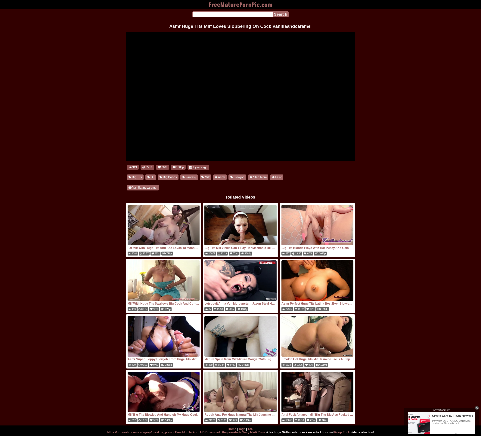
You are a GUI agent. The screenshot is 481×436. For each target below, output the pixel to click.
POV (278, 177)
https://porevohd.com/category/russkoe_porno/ (140, 432)
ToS (250, 429)
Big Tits (136, 177)
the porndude (231, 432)
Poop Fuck (342, 432)
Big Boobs (169, 177)
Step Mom (259, 177)
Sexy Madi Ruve (253, 432)
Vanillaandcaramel (144, 187)
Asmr (221, 177)
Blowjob (238, 177)
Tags (241, 429)
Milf (206, 177)
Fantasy (190, 177)
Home (232, 429)
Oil (152, 177)
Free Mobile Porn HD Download (197, 432)
